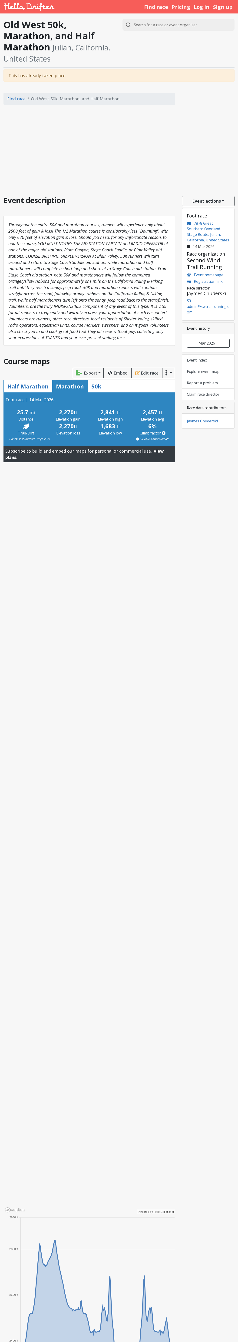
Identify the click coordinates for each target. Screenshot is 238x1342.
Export (90, 373)
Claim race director (203, 394)
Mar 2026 (206, 343)
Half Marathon (28, 386)
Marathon (70, 386)
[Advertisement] (119, 152)
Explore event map (203, 371)
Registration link (208, 281)
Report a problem (202, 382)
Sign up (222, 6)
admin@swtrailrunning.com (208, 309)
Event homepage (208, 274)
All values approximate (154, 439)
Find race (156, 6)
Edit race (150, 373)
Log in (201, 6)
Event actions (206, 201)
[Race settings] (168, 373)
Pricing (181, 6)
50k (96, 386)
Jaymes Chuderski (202, 421)
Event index (197, 360)
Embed (121, 373)
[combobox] (178, 25)
